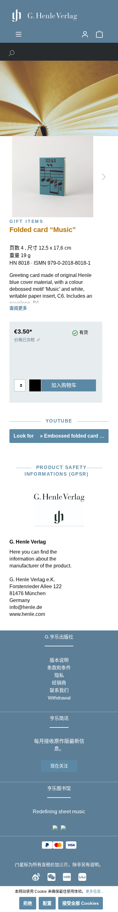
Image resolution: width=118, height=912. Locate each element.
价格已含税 (24, 339)
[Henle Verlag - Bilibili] (82, 876)
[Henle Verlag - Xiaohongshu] (67, 876)
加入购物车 (63, 385)
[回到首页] (59, 15)
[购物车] (99, 34)
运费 (63, 864)
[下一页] (104, 177)
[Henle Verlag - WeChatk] (51, 876)
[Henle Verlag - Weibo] (36, 876)
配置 (47, 903)
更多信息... (95, 891)
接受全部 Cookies (80, 903)
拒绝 (27, 903)
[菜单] (18, 34)
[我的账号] (85, 34)
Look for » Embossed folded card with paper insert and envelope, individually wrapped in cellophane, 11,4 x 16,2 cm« (61, 436)
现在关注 (59, 765)
